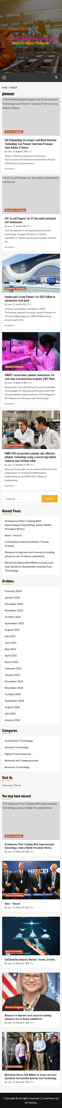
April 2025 (11, 655)
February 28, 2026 (22, 851)
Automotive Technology (15, 210)
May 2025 (10, 649)
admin (9, 152)
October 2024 (13, 694)
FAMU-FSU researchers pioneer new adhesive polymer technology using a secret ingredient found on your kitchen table (30, 457)
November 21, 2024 (22, 464)
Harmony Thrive (11, 785)
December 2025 (14, 603)
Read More (10, 168)
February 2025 (13, 668)
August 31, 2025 (21, 151)
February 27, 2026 (22, 963)
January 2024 (12, 719)
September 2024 (14, 700)
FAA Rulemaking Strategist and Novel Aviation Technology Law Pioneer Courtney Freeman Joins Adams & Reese (30, 143)
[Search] (56, 77)
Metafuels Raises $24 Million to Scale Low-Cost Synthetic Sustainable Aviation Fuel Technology (29, 566)
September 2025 (14, 623)
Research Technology (14, 366)
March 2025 (12, 661)
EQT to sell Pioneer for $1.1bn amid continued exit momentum (30, 220)
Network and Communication (21, 760)
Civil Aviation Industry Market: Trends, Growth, (27, 543)
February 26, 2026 (22, 1082)
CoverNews (48, 1098)
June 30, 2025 (21, 226)
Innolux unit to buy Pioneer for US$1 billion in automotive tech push (30, 298)
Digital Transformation (18, 753)
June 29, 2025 (21, 304)
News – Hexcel (13, 535)
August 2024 (12, 707)
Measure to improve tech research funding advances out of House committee (29, 554)
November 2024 (14, 687)
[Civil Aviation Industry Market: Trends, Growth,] (31, 936)
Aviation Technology (14, 131)
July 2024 (10, 713)
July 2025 (10, 636)
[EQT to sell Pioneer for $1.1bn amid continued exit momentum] (31, 195)
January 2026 (12, 597)
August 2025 (12, 629)
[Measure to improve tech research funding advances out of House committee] (31, 992)
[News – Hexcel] (31, 880)
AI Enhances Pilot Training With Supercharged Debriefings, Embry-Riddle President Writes (28, 524)
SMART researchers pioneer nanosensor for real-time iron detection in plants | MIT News (30, 377)
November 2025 (14, 610)
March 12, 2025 (21, 382)
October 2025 (13, 616)
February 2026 (13, 591)
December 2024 (14, 681)
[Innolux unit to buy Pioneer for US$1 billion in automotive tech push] (31, 273)
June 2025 (11, 642)
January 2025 (12, 674)
